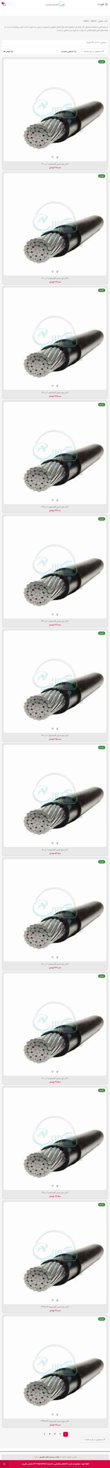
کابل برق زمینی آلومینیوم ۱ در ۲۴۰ (55, 621)
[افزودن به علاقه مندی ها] (52, 157)
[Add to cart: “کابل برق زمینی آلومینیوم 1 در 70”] (57, 1071)
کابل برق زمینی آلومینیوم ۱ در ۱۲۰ (55, 278)
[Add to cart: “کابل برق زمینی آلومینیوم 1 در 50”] (57, 843)
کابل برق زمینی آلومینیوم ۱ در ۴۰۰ (55, 735)
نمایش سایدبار (67, 51)
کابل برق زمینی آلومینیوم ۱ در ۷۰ (55, 1078)
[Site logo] (55, 4)
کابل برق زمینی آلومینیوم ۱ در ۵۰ (55, 849)
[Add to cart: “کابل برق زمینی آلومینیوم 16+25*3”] (57, 1300)
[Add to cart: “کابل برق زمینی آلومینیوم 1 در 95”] (57, 1186)
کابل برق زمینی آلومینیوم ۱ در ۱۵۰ (55, 392)
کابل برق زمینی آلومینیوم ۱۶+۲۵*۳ (55, 1306)
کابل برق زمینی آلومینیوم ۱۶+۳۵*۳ (55, 1421)
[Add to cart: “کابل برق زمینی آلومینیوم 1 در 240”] (57, 614)
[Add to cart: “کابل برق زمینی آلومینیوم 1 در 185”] (57, 500)
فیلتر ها (7, 51)
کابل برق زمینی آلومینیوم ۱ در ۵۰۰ (55, 964)
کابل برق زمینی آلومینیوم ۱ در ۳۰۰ (55, 163)
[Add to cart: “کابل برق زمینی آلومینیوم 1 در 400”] (57, 728)
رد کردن (4, 1464)
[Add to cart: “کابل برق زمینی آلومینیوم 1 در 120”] (57, 271)
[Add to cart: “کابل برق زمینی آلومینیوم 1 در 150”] (57, 385)
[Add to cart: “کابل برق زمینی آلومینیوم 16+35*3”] (57, 1414)
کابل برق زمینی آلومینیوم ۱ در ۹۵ (55, 1192)
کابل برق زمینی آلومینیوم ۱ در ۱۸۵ (55, 506)
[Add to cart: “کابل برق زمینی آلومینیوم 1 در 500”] (57, 957)
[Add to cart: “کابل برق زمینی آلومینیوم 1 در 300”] (57, 157)
